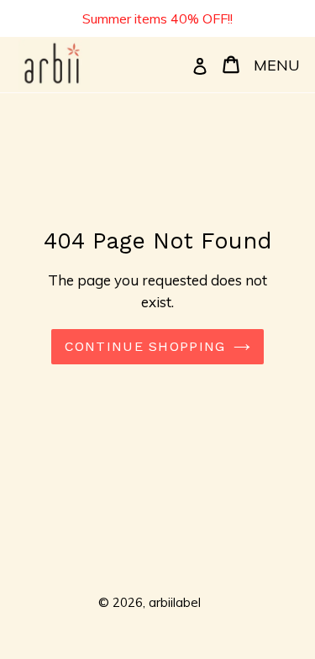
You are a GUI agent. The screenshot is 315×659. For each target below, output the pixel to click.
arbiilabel (175, 602)
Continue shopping (145, 346)
